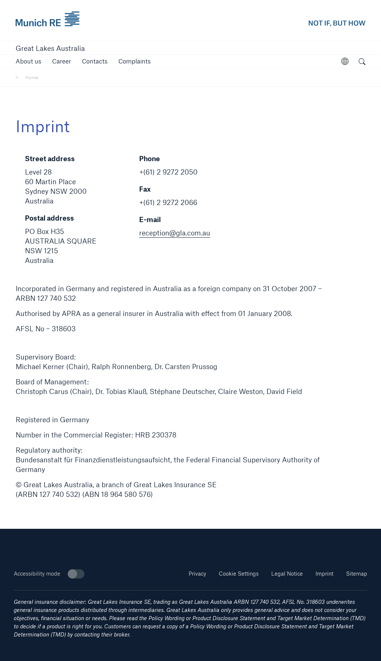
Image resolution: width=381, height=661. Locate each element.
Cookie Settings (239, 573)
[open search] (362, 62)
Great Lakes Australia (50, 48)
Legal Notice (287, 573)
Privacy (197, 573)
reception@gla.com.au (174, 232)
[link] (61, 61)
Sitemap (356, 573)
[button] (28, 61)
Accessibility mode (37, 573)
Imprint (324, 573)
